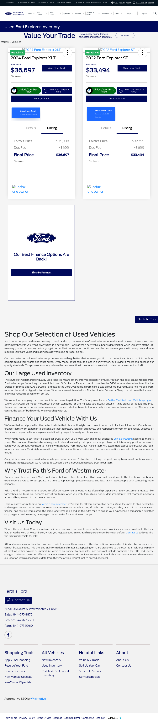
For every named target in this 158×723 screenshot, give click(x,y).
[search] (155, 13)
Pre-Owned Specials (17, 682)
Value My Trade (89, 660)
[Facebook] (8, 635)
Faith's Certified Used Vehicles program (130, 400)
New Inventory (51, 660)
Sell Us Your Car (89, 665)
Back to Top (146, 319)
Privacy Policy (27, 717)
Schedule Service (90, 671)
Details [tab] (31, 128)
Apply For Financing (17, 660)
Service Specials (89, 676)
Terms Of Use (43, 717)
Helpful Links (91, 652)
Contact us (132, 532)
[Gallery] (79, 35)
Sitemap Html (72, 717)
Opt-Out (100, 717)
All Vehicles (53, 652)
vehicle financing (123, 438)
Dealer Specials (14, 671)
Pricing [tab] (52, 128)
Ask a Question (42, 98)
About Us (122, 660)
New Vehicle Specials (18, 676)
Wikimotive (38, 698)
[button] (57, 90)
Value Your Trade (57, 68)
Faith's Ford (11, 717)
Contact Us (20, 600)
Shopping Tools (19, 652)
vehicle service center (54, 504)
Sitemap (57, 717)
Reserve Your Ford (16, 665)
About (122, 652)
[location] (76, 3)
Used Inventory (52, 665)
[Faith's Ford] (14, 13)
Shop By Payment (41, 272)
